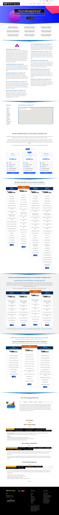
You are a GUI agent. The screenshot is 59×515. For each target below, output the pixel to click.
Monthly (27, 149)
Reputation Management (11, 468)
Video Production (38, 466)
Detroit (8, 117)
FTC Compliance (46, 502)
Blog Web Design (10, 430)
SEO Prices (32, 497)
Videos (32, 501)
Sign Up (12, 244)
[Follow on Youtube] (23, 491)
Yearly (32, 149)
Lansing (8, 124)
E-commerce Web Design (40, 429)
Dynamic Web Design (19, 429)
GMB (35, 401)
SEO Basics (33, 496)
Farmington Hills (9, 121)
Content (31, 401)
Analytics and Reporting (28, 449)
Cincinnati (8, 108)
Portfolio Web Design (19, 430)
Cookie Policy (45, 494)
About (34, 3)
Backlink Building (18, 449)
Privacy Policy (45, 493)
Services (44, 3)
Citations (40, 401)
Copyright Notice (46, 499)
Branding (39, 3)
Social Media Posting (29, 466)
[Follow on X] (20, 491)
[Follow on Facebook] (19, 491)
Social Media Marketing (11, 466)
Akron (8, 109)
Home (30, 3)
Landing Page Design (28, 430)
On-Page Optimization (32, 447)
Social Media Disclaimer (47, 496)
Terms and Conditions (47, 495)
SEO (20, 401)
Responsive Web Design (29, 429)
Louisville (8, 122)
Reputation (32, 500)
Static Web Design (10, 429)
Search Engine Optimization (12, 447)
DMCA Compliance (46, 501)
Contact (49, 3)
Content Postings (21, 466)
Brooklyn (8, 110)
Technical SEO (48, 447)
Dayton (8, 107)
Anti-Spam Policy (46, 497)
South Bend (8, 123)
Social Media (33, 499)
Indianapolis (8, 119)
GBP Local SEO (40, 447)
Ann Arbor (8, 118)
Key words (25, 401)
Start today (30, 18)
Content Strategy (10, 449)
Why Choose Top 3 (47, 430)
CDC (31, 495)
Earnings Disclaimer (46, 500)
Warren (8, 120)
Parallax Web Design (38, 430)
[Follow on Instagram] (22, 491)
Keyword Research (22, 447)
